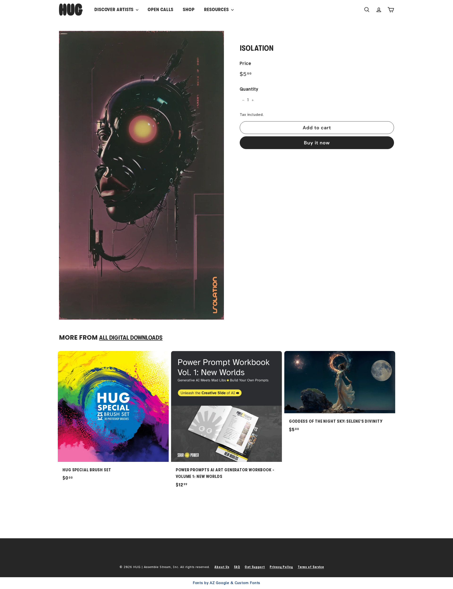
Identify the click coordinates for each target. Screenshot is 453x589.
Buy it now (317, 143)
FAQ (237, 567)
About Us (221, 567)
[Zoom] (141, 175)
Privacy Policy (281, 567)
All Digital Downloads (131, 337)
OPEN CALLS (160, 9)
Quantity (249, 89)
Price (245, 64)
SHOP (189, 9)
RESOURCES (217, 9)
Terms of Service (311, 567)
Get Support (255, 567)
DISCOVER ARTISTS (114, 9)
